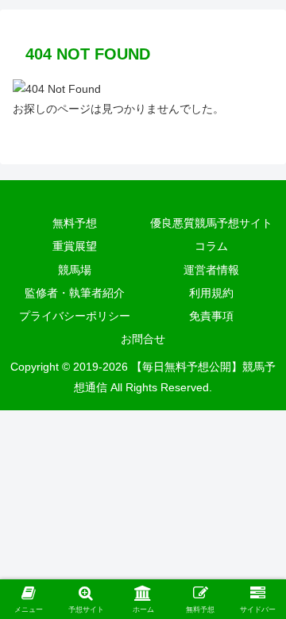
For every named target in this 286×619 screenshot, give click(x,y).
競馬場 (74, 269)
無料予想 (74, 223)
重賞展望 (74, 246)
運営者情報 (211, 269)
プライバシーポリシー (74, 316)
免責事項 (211, 316)
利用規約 (211, 292)
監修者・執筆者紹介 (75, 292)
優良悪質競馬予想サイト (211, 223)
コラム (211, 246)
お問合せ (143, 339)
